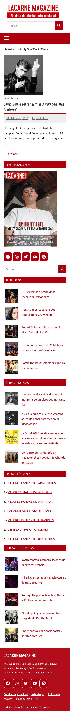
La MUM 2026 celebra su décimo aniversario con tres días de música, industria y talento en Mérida (43, 438)
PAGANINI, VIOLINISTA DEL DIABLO (30, 510)
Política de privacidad (16, 694)
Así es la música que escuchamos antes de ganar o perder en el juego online (42, 418)
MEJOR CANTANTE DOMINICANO (30, 492)
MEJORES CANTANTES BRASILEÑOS (31, 538)
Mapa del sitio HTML (27, 698)
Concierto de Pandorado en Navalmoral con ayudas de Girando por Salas (43, 457)
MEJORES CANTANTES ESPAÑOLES (31, 520)
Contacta (10, 672)
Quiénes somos (43, 672)
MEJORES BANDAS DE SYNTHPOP (30, 501)
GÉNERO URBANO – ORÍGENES (28, 529)
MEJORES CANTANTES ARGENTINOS (32, 482)
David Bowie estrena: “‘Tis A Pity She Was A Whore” (34, 107)
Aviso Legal (37, 694)
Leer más (11, 153)
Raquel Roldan (40, 118)
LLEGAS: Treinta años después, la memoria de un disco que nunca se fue (43, 399)
